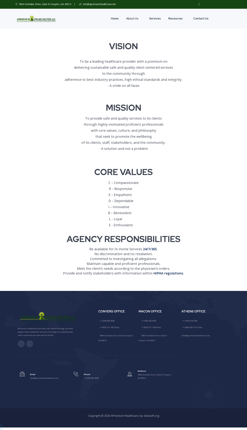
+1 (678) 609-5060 (107, 320)
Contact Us (201, 18)
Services (155, 18)
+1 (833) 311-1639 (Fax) (151, 327)
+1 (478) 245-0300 (148, 320)
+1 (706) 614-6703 (189, 320)
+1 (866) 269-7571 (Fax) (192, 327)
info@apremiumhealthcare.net (99, 4)
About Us (132, 18)
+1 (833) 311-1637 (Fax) (109, 327)
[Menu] (229, 18)
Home (115, 18)
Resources (175, 18)
